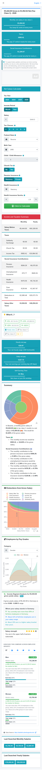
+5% (12, 321)
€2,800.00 (30, 746)
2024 (13, 100)
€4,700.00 (9, 746)
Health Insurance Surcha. (13, 195)
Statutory (9, 179)
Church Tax (8, 165)
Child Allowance (15, 155)
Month (7, 109)
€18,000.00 (32, 762)
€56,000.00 (21, 762)
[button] (3, 3)
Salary (6, 115)
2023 (7, 100)
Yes (11, 169)
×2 (20, 334)
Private (18, 179)
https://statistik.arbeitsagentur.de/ (24, 732)
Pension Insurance (11, 175)
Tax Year (7, 96)
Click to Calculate (22, 206)
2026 (26, 100)
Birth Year (7, 145)
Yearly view (11, 330)
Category (7, 546)
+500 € (25, 325)
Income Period (9, 105)
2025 (20, 100)
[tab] (7, 650)
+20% (13, 325)
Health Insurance (10, 185)
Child (6, 155)
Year (14, 109)
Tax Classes (9, 125)
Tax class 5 (11, 334)
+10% (28, 321)
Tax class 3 (23, 330)
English (37, 3)
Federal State (9, 135)
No (6, 169)
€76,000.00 (9, 762)
